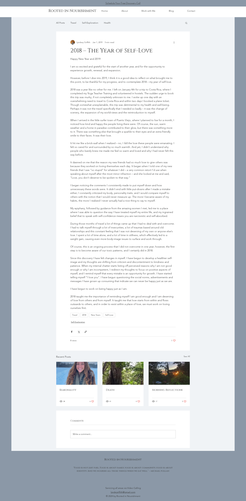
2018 (84, 315)
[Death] (123, 373)
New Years (95, 315)
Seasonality (68, 390)
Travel (73, 22)
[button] (186, 23)
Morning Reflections (167, 390)
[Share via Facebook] (71, 331)
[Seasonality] (76, 373)
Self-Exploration (90, 22)
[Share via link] (85, 331)
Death (110, 390)
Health (107, 22)
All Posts (60, 22)
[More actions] (174, 42)
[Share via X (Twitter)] (78, 331)
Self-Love (109, 315)
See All (187, 356)
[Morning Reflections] (169, 373)
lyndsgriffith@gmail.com (123, 492)
